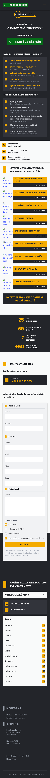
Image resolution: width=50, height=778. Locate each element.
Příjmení (8, 423)
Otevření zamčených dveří (23, 67)
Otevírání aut (16, 79)
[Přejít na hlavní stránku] (25, 17)
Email (7, 454)
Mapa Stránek (11, 759)
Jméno (7, 411)
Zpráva (7, 495)
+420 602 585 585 (20, 715)
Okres (7, 478)
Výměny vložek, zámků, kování (25, 85)
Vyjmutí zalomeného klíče (22, 73)
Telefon (7, 442)
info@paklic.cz (18, 718)
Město (7, 466)
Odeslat (25, 544)
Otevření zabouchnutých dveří (25, 60)
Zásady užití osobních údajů (17, 756)
